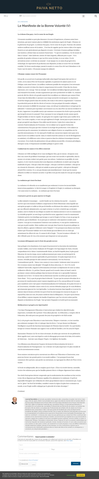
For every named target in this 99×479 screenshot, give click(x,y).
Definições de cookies (71, 475)
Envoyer (76, 463)
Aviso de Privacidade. (44, 476)
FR (5, 16)
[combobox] (65, 449)
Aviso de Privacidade (33, 460)
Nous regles (70, 440)
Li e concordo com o (29, 460)
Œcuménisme (23, 22)
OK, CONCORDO (80, 475)
